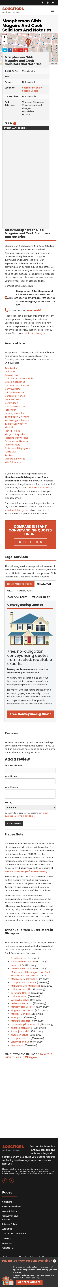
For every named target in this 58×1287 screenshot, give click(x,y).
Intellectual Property (16, 423)
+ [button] (4, 37)
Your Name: (11, 776)
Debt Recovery (13, 399)
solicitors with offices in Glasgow (28, 1055)
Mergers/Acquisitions (16, 434)
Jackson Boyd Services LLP (25, 1024)
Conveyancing (13, 388)
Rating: (9, 802)
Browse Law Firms (11, 1206)
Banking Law (11, 375)
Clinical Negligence (15, 381)
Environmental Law (15, 406)
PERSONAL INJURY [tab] (41, 597)
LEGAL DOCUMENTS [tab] (17, 597)
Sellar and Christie (20, 993)
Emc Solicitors (18, 958)
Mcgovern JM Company (24, 979)
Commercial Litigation (17, 385)
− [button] (4, 42)
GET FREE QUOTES (29, 1282)
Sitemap (6, 1238)
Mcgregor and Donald (22, 1010)
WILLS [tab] (10, 590)
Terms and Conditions (14, 1233)
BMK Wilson (17, 1045)
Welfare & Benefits (15, 458)
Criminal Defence (14, 392)
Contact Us (8, 1247)
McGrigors (16, 1017)
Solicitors (7, 1201)
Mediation (10, 427)
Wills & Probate (13, 462)
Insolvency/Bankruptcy (17, 420)
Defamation (11, 402)
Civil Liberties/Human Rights (20, 378)
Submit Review (14, 823)
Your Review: (12, 787)
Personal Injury (12, 444)
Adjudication (11, 368)
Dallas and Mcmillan (21, 989)
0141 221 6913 (34, 310)
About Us (7, 1228)
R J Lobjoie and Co (20, 1031)
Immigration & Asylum (17, 416)
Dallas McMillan (19, 996)
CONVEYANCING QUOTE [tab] (19, 584)
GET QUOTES (32, 542)
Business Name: (13, 765)
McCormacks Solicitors (23, 1006)
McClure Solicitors (20, 1020)
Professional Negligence (17, 448)
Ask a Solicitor (9, 1211)
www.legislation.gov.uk (17, 510)
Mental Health (12, 430)
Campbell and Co (20, 1038)
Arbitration (10, 371)
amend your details (38, 487)
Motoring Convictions (16, 437)
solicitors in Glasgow (34, 333)
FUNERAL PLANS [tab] (25, 590)
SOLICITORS (13, 10)
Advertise (7, 1243)
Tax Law (9, 455)
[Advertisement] (29, 199)
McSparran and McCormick (25, 986)
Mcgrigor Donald (20, 1013)
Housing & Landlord (15, 413)
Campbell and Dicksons (23, 982)
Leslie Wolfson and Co (23, 968)
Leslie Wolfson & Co (21, 1003)
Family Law (10, 409)
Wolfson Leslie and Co (23, 961)
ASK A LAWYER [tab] (44, 584)
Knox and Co (18, 965)
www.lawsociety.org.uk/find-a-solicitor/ (26, 871)
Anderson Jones (19, 1034)
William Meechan (20, 1000)
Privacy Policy (9, 1224)
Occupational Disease (17, 441)
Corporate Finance (15, 395)
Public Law (10, 451)
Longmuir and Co (20, 1041)
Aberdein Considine (21, 1027)
